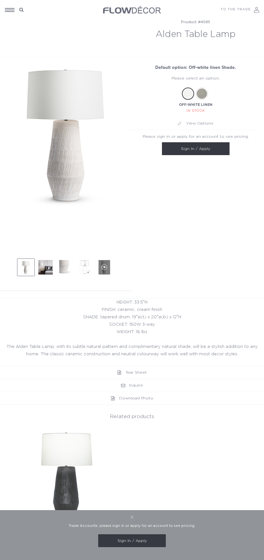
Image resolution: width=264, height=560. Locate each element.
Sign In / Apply (195, 149)
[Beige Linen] (202, 94)
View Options (199, 123)
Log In (256, 10)
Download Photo (136, 398)
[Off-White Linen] (188, 94)
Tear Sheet (136, 372)
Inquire (136, 385)
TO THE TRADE (236, 9)
